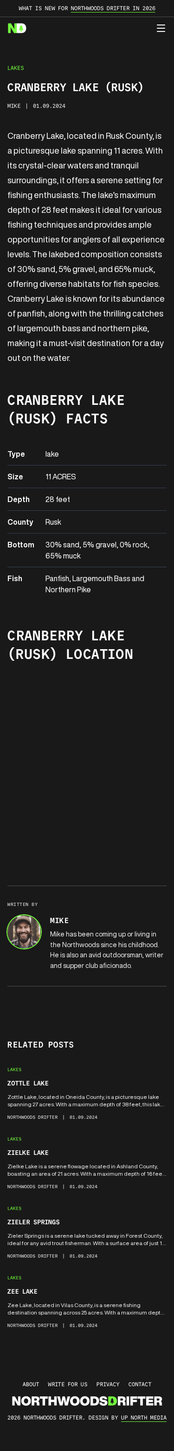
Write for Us (67, 1384)
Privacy (108, 1384)
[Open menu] (161, 28)
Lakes (15, 68)
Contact (140, 1384)
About (31, 1384)
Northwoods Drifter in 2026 (113, 8)
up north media (144, 1417)
